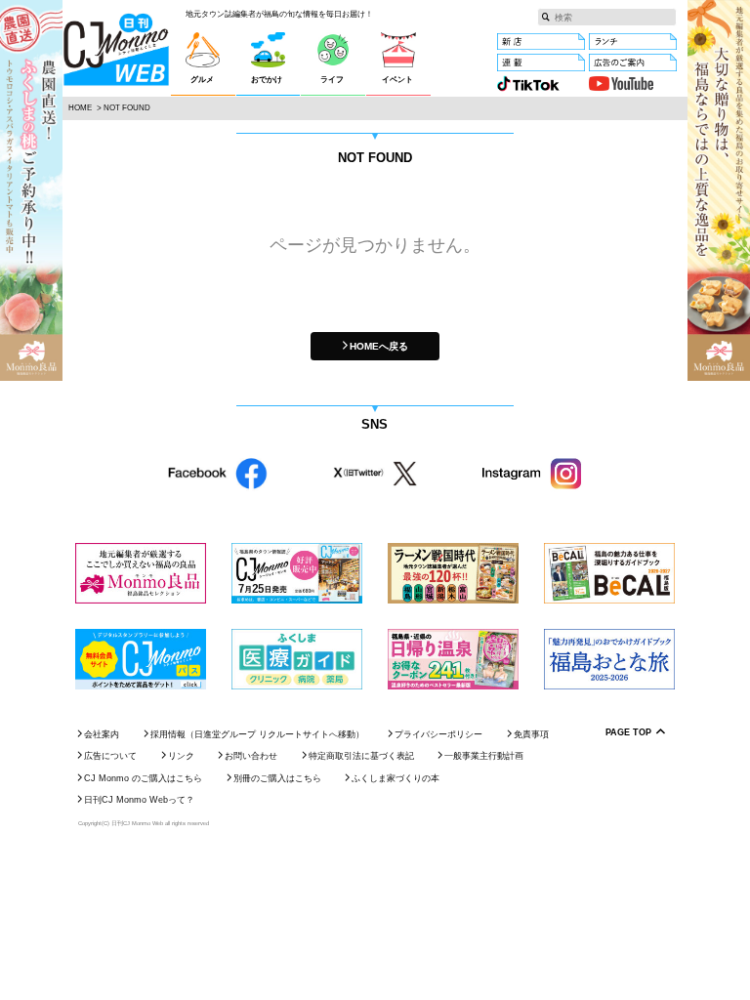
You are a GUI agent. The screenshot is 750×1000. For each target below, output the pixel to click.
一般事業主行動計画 (483, 756)
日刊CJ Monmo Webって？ (139, 800)
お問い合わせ (251, 756)
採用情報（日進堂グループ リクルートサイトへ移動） (257, 734)
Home (80, 108)
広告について (110, 756)
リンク (181, 756)
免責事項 (531, 734)
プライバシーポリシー (438, 734)
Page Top (628, 733)
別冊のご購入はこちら (277, 778)
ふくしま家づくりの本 (395, 778)
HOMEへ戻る (379, 346)
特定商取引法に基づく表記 (361, 756)
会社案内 (101, 734)
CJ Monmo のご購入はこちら (143, 778)
